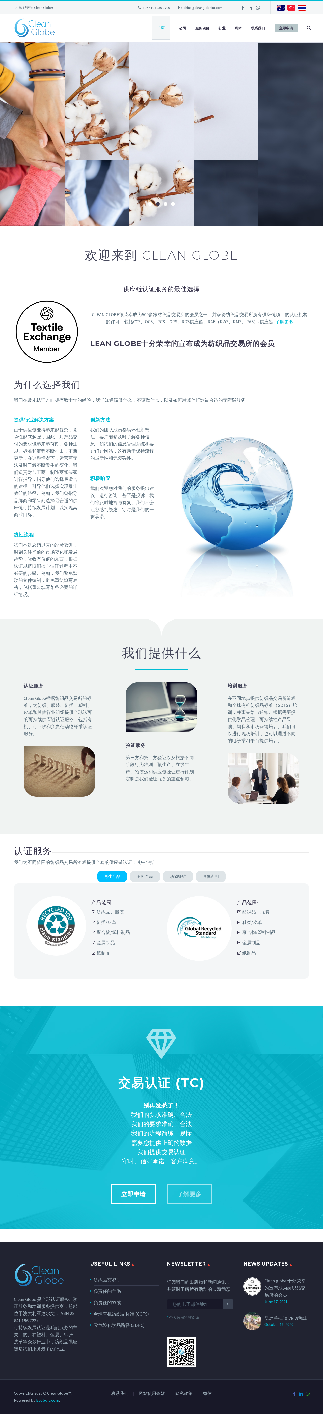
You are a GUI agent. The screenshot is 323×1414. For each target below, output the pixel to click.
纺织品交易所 (107, 1280)
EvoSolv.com (47, 1400)
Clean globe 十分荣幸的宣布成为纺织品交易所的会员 (285, 1288)
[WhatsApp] (258, 8)
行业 (222, 28)
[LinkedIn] (250, 8)
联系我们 (258, 28)
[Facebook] (243, 8)
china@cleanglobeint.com (203, 7)
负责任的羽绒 (107, 1302)
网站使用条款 (152, 1394)
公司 (182, 28)
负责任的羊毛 (107, 1291)
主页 (161, 27)
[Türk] (291, 8)
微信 (207, 1394)
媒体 (238, 28)
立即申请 (286, 28)
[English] (281, 8)
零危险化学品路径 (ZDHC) (119, 1325)
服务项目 (202, 28)
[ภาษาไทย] (302, 8)
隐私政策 (184, 1394)
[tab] (112, 876)
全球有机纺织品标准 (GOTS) (121, 1314)
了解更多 (275, 156)
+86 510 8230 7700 (156, 7)
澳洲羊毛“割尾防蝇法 (285, 1318)
